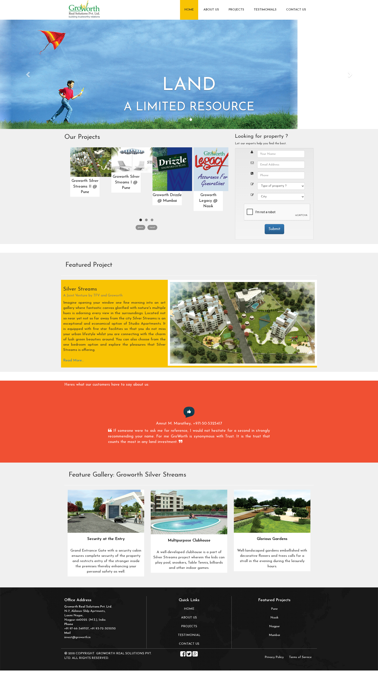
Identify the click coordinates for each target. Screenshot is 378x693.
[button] (28, 74)
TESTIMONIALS (265, 9)
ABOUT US (211, 9)
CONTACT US (296, 9)
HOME (189, 9)
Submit (274, 229)
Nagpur (274, 626)
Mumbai (274, 635)
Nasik (274, 617)
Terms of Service (300, 657)
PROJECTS (236, 9)
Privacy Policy (274, 657)
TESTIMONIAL (189, 635)
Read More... (73, 360)
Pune (274, 609)
